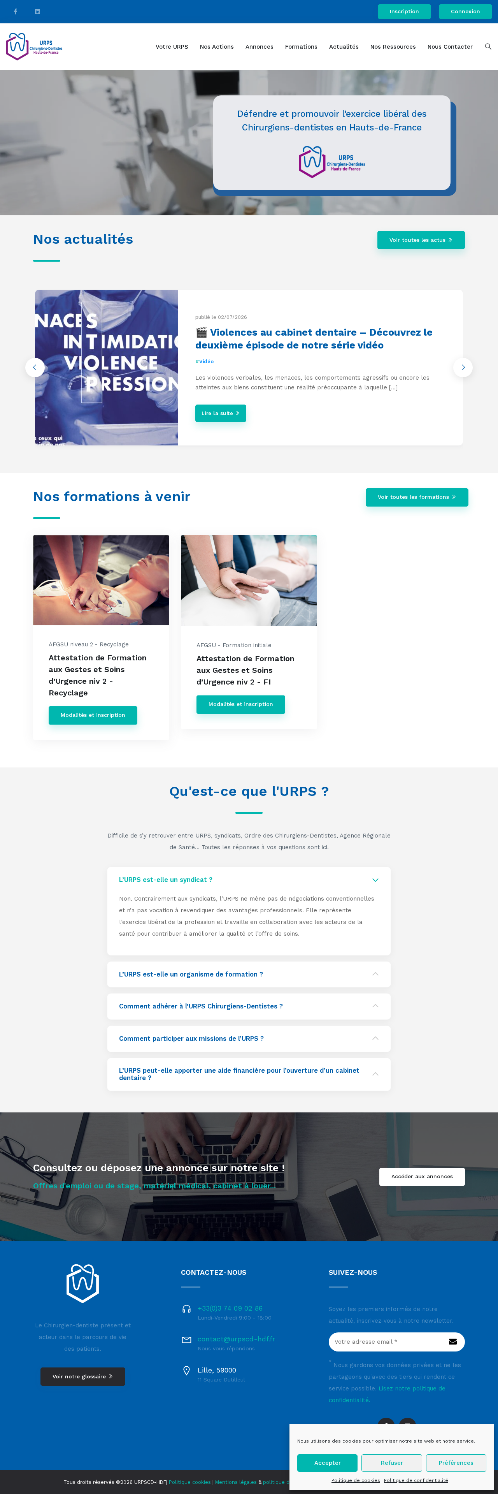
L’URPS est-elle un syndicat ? (165, 879)
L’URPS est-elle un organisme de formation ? (191, 974)
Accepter (327, 1462)
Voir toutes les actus (418, 240)
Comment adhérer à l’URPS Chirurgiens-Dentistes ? (201, 1006)
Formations (301, 46)
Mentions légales (236, 1482)
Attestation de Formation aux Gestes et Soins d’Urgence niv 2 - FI (245, 670)
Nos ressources (393, 46)
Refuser (392, 1462)
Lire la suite (218, 413)
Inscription (404, 11)
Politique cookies (190, 1482)
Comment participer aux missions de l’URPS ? (191, 1038)
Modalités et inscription (93, 715)
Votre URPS (172, 46)
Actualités (344, 46)
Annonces (259, 46)
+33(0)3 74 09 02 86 (230, 1308)
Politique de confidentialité (416, 1480)
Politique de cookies (355, 1480)
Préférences (456, 1462)
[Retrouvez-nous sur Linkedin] (37, 11)
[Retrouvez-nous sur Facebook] (15, 11)
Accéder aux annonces (422, 1176)
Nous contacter (450, 46)
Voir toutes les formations (414, 497)
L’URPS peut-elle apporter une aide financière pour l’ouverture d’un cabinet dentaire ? (239, 1074)
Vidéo (206, 361)
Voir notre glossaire (80, 1376)
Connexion (465, 11)
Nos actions (217, 46)
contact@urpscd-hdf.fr (236, 1339)
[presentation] (35, 367)
